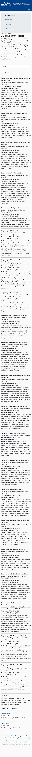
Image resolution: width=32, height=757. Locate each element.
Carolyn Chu (5, 723)
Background (8, 19)
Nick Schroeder (6, 713)
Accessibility (26, 738)
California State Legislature (17, 736)
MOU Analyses (9, 29)
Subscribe (5, 736)
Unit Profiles (8, 24)
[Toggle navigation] (28, 9)
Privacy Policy (17, 738)
